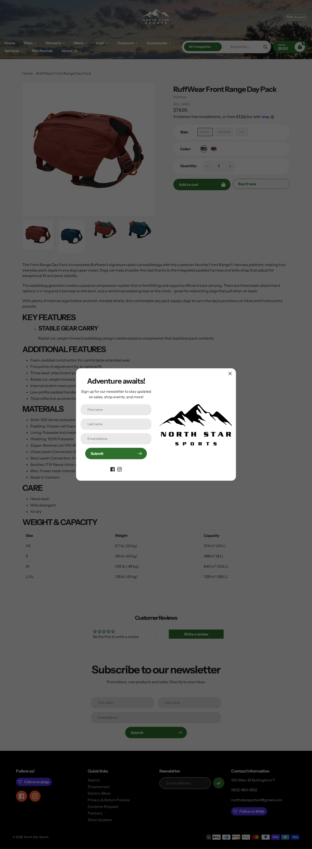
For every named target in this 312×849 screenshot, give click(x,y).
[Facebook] (112, 469)
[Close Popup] (230, 373)
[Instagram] (119, 469)
